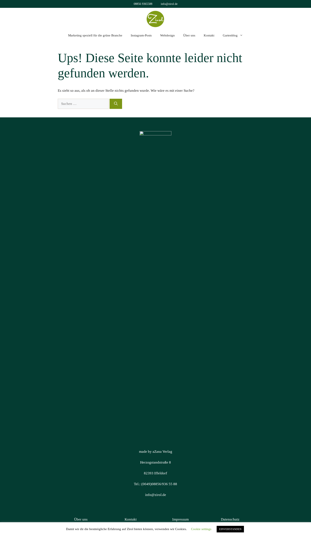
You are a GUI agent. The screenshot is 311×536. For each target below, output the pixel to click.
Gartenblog (230, 35)
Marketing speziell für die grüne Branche (95, 35)
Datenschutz (230, 519)
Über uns (189, 35)
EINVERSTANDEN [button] (230, 529)
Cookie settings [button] (201, 529)
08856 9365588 (143, 4)
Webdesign (167, 35)
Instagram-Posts (141, 35)
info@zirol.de (169, 4)
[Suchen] (116, 104)
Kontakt (209, 35)
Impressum (180, 519)
